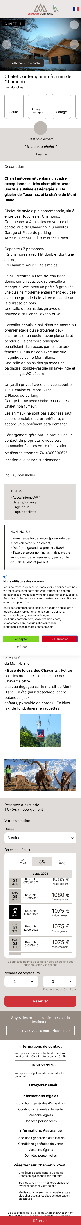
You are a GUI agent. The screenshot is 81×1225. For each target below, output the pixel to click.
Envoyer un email (43, 1085)
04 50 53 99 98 (43, 1065)
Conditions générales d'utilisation (40, 1103)
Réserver (40, 1001)
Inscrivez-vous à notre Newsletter (42, 1030)
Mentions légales (40, 1115)
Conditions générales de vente (40, 1109)
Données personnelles (41, 1121)
